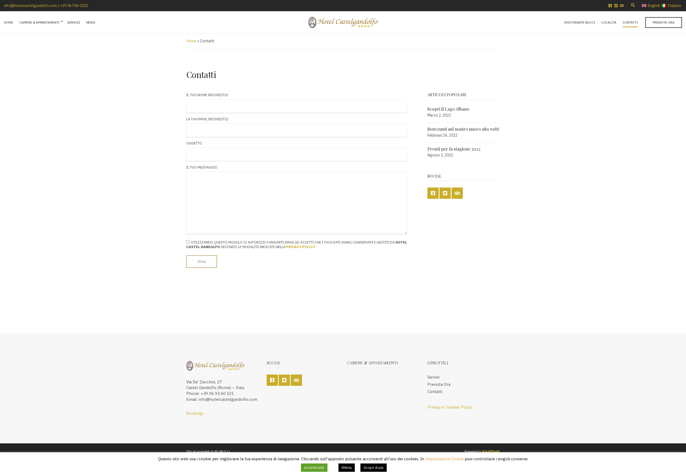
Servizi (73, 22)
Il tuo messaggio (201, 167)
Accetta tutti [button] (314, 467)
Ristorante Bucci (579, 22)
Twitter (616, 6)
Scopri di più (373, 467)
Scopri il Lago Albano (448, 109)
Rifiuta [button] (347, 467)
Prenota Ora (663, 22)
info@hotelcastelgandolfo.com (30, 5)
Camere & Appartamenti (39, 22)
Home (8, 22)
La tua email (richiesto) (207, 119)
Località (608, 22)
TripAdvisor (622, 6)
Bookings (195, 413)
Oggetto (194, 143)
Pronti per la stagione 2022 (453, 149)
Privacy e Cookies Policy (449, 407)
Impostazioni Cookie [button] (444, 458)
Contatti (630, 22)
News (90, 22)
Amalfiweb (491, 451)
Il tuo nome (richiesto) (207, 95)
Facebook (610, 6)
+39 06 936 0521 (74, 5)
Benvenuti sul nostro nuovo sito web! (463, 129)
